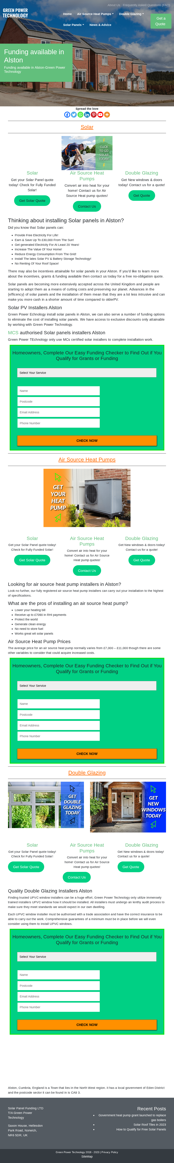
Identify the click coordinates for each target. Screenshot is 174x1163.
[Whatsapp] (80, 115)
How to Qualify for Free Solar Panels (141, 1129)
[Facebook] (67, 115)
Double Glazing (130, 14)
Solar (32, 173)
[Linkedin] (87, 115)
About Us (114, 5)
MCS (13, 332)
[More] (107, 115)
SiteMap (87, 1156)
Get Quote (141, 560)
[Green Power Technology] (15, 14)
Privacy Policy (109, 1152)
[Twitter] (74, 115)
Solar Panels (72, 25)
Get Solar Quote (32, 560)
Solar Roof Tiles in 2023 (150, 1124)
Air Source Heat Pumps (94, 14)
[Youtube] (100, 115)
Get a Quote (160, 21)
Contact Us (87, 571)
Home (67, 14)
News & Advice (100, 25)
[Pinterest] (94, 115)
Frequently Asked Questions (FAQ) (146, 5)
